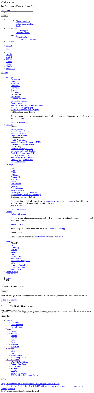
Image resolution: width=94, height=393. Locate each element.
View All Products (18, 162)
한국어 (9, 59)
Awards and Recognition (20, 261)
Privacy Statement (18, 267)
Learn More (5, 10)
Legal (3, 384)
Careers (14, 250)
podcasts (49, 201)
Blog (13, 41)
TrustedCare (58, 237)
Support (14, 333)
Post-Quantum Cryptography (22, 107)
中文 (8, 50)
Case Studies (16, 184)
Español (9, 62)
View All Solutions (18, 122)
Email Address (6, 310)
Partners (14, 336)
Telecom (14, 90)
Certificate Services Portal (26, 39)
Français (9, 55)
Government (15, 86)
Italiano (9, 64)
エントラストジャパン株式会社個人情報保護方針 (22, 386)
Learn (13, 171)
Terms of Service (66, 386)
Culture (14, 252)
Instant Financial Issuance (21, 131)
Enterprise (15, 83)
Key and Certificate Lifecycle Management (27, 105)
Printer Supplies (22, 37)
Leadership (15, 247)
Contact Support (22, 30)
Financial (14, 81)
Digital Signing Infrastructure (22, 160)
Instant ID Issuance (18, 133)
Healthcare (15, 88)
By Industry (15, 79)
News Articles (16, 258)
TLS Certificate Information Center (24, 375)
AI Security (15, 97)
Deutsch (9, 57)
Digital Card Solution (19, 135)
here (85, 311)
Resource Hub (16, 177)
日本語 (9, 66)
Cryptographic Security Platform (23, 151)
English (9, 46)
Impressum (15, 347)
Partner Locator (17, 224)
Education (15, 92)
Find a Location (17, 327)
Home (8, 278)
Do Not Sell (35, 389)
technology (61, 228)
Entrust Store (16, 366)
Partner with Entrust (18, 214)
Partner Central (44, 237)
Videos (13, 181)
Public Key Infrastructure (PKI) (23, 153)
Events (13, 173)
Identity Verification (18, 99)
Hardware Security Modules (22, 149)
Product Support (17, 188)
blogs (62, 201)
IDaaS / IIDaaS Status (19, 362)
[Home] (4, 73)
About (13, 331)
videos (56, 201)
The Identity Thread (18, 357)
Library (14, 371)
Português (10, 52)
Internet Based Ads (52, 386)
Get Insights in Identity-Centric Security (26, 192)
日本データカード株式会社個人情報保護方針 (39, 384)
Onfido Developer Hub (25, 24)
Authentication (16, 103)
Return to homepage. (9, 300)
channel (51, 228)
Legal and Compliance (19, 265)
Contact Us (15, 322)
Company (9, 329)
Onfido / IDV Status (18, 364)
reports (70, 201)
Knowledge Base (17, 190)
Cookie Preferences (23, 389)
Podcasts (14, 179)
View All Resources (18, 209)
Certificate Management (20, 155)
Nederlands (10, 69)
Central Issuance (17, 129)
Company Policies (8, 389)
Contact (9, 320)
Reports (14, 186)
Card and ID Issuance (19, 101)
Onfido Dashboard (23, 22)
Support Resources (23, 33)
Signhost (19, 26)
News (13, 254)
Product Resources (13, 360)
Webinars (14, 175)
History (14, 245)
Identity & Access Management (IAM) (26, 142)
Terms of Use (16, 269)
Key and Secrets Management (22, 157)
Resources (15, 368)
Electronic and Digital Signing (22, 144)
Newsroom (10, 349)
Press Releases (16, 256)
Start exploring (16, 205)
